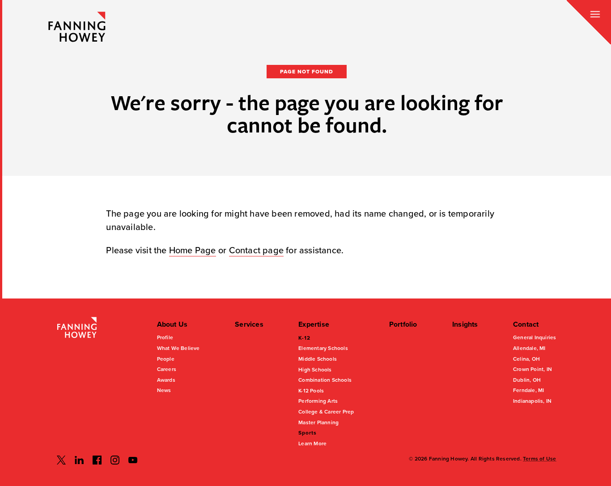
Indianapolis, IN (532, 401)
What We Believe (178, 348)
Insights (465, 324)
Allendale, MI (529, 348)
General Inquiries (534, 337)
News (164, 390)
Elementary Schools (323, 348)
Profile (165, 337)
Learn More (312, 443)
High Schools (314, 370)
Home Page (192, 250)
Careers (166, 369)
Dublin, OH (527, 380)
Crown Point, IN (532, 369)
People (165, 359)
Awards (166, 380)
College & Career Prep (326, 412)
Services (249, 324)
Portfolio (403, 324)
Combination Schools (325, 380)
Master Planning (318, 422)
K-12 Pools (311, 391)
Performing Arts (318, 401)
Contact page (256, 250)
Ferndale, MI (528, 390)
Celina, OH (526, 359)
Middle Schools (317, 359)
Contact (526, 324)
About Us (172, 324)
